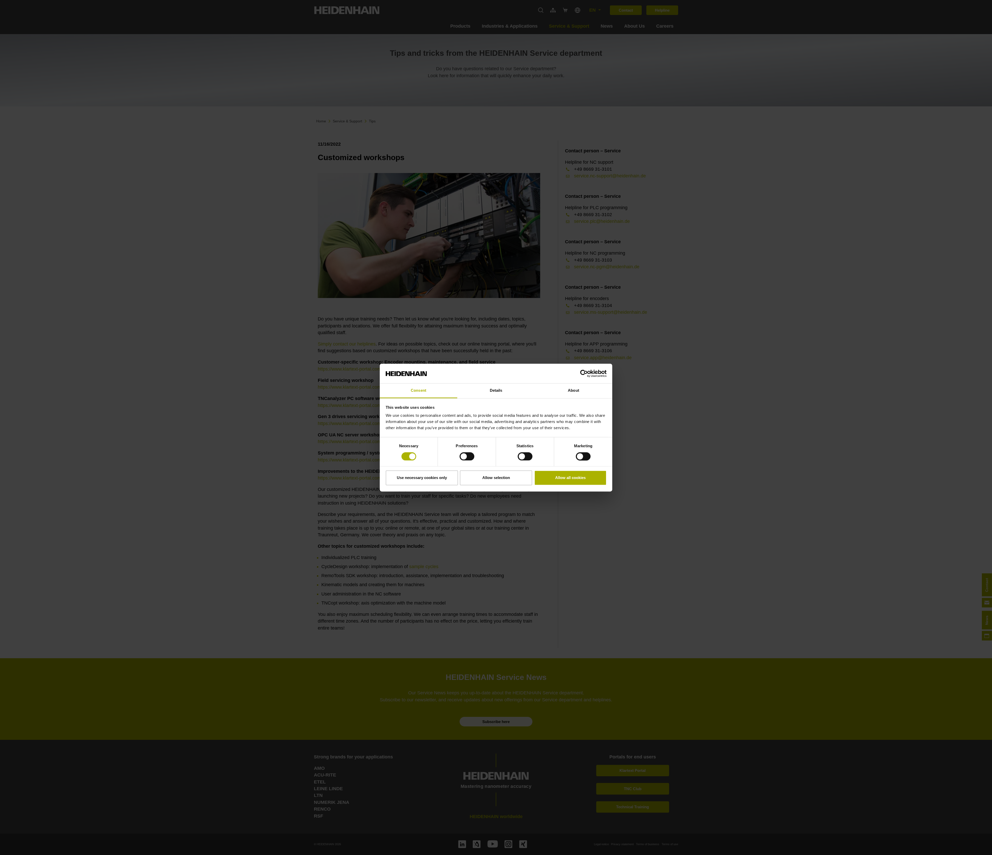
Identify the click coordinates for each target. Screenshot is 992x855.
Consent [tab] (418, 390)
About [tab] (573, 390)
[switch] (467, 456)
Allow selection (496, 478)
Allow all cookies (570, 478)
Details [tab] (496, 390)
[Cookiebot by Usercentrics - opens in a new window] (584, 373)
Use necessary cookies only (422, 478)
